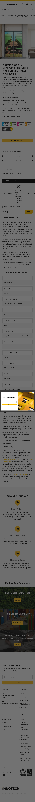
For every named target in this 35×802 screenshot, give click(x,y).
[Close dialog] (33, 392)
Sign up (9, 404)
